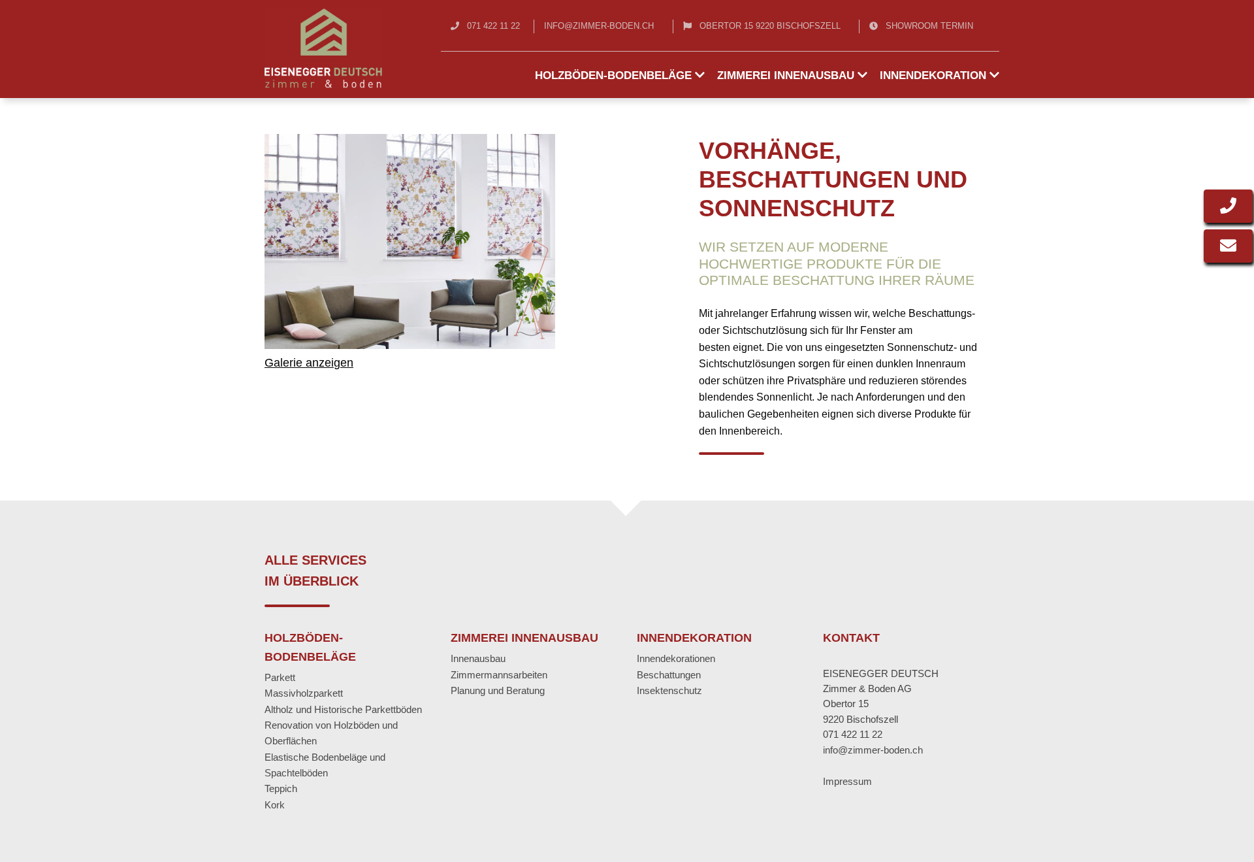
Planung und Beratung (498, 690)
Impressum (847, 781)
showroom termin (929, 26)
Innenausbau (478, 658)
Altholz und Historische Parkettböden (343, 709)
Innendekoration (934, 75)
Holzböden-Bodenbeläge (615, 75)
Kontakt (851, 637)
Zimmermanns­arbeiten (499, 674)
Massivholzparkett (304, 693)
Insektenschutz (669, 690)
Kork (275, 804)
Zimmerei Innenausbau (787, 75)
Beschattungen (669, 674)
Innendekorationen (676, 658)
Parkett (280, 677)
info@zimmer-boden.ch (599, 26)
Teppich (281, 788)
